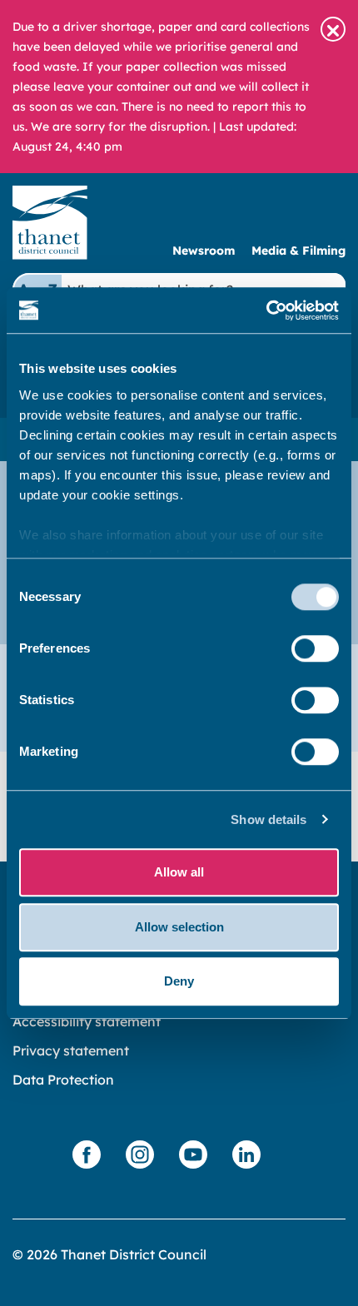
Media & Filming (298, 250)
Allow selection (179, 927)
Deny (179, 981)
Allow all (179, 872)
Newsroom (203, 250)
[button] (333, 29)
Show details (268, 819)
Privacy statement (70, 1050)
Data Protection (63, 1079)
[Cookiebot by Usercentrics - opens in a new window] (266, 310)
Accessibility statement (86, 1021)
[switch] (315, 648)
